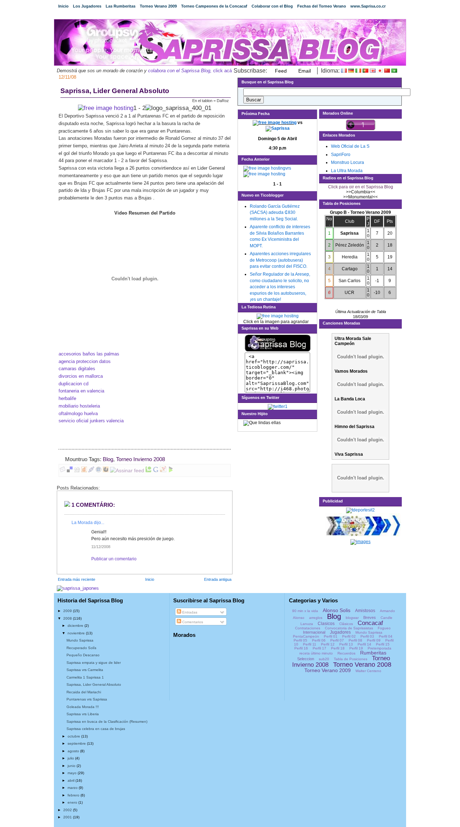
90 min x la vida (305, 611)
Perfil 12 (328, 644)
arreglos (315, 618)
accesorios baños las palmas (89, 354)
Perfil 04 (385, 636)
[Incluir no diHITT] (84, 470)
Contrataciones (307, 628)
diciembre (76, 626)
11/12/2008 (100, 547)
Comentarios (192, 622)
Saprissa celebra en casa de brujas (95, 729)
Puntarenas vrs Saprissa (86, 699)
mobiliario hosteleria (79, 406)
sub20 (324, 659)
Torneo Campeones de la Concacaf (214, 6)
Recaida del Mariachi (83, 692)
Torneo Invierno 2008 (140, 459)
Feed (281, 71)
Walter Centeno (368, 671)
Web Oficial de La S (350, 146)
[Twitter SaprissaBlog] (278, 406)
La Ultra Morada (347, 170)
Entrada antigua (217, 579)
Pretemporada (379, 648)
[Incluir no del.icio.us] (70, 470)
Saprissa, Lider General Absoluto (114, 91)
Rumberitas (373, 653)
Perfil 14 (364, 644)
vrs (288, 168)
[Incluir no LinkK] (91, 470)
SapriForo (340, 154)
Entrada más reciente (76, 579)
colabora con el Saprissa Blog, (180, 70)
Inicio (63, 6)
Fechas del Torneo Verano (321, 6)
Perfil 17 (319, 648)
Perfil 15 (383, 644)
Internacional (314, 632)
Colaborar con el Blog (272, 6)
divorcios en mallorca (81, 376)
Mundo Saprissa (79, 640)
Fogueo (384, 628)
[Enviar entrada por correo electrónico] (167, 459)
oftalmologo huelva (78, 413)
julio (71, 758)
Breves (369, 617)
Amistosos (365, 610)
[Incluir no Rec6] (98, 470)
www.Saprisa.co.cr (368, 6)
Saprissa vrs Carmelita (84, 670)
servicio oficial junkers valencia (91, 420)
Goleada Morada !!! (82, 707)
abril (71, 780)
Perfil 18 (338, 648)
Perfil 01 (330, 636)
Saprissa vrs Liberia (82, 714)
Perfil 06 (319, 640)
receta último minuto (316, 653)
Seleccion (305, 659)
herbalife (67, 398)
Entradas (189, 612)
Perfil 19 (356, 648)
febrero (74, 795)
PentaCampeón (306, 636)
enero (73, 802)
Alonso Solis (336, 610)
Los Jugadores (87, 6)
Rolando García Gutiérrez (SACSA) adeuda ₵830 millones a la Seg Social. (275, 212)
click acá (222, 70)
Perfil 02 (349, 636)
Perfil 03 (367, 636)
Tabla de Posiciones (350, 659)
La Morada (82, 522)
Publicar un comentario (114, 558)
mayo (73, 773)
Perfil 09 (374, 640)
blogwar (352, 618)
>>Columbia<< (360, 191)
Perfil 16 (301, 648)
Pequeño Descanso (83, 655)
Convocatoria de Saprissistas (349, 628)
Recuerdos (346, 653)
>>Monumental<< (360, 196)
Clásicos (346, 624)
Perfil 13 (346, 644)
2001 (68, 817)
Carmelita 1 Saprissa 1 (85, 677)
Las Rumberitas (120, 6)
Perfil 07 (337, 640)
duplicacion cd (73, 383)
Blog (108, 459)
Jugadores (340, 632)
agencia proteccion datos (85, 361)
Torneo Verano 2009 (158, 6)
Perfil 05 (300, 640)
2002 (68, 810)
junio (72, 766)
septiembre (77, 743)
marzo (73, 788)
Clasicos (326, 623)
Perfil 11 (309, 644)
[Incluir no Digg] (77, 470)
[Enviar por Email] (62, 470)
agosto (74, 751)
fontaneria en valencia (81, 391)
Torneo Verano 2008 (362, 664)
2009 (68, 611)
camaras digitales (77, 368)
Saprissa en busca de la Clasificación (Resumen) (106, 721)
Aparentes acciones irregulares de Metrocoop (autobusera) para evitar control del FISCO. (280, 260)
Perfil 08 (355, 640)
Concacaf (370, 623)
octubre (74, 736)
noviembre (77, 633)
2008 (68, 618)
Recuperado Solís (81, 648)
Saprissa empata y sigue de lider (93, 663)
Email (304, 71)
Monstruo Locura (347, 162)
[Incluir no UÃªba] (106, 470)
